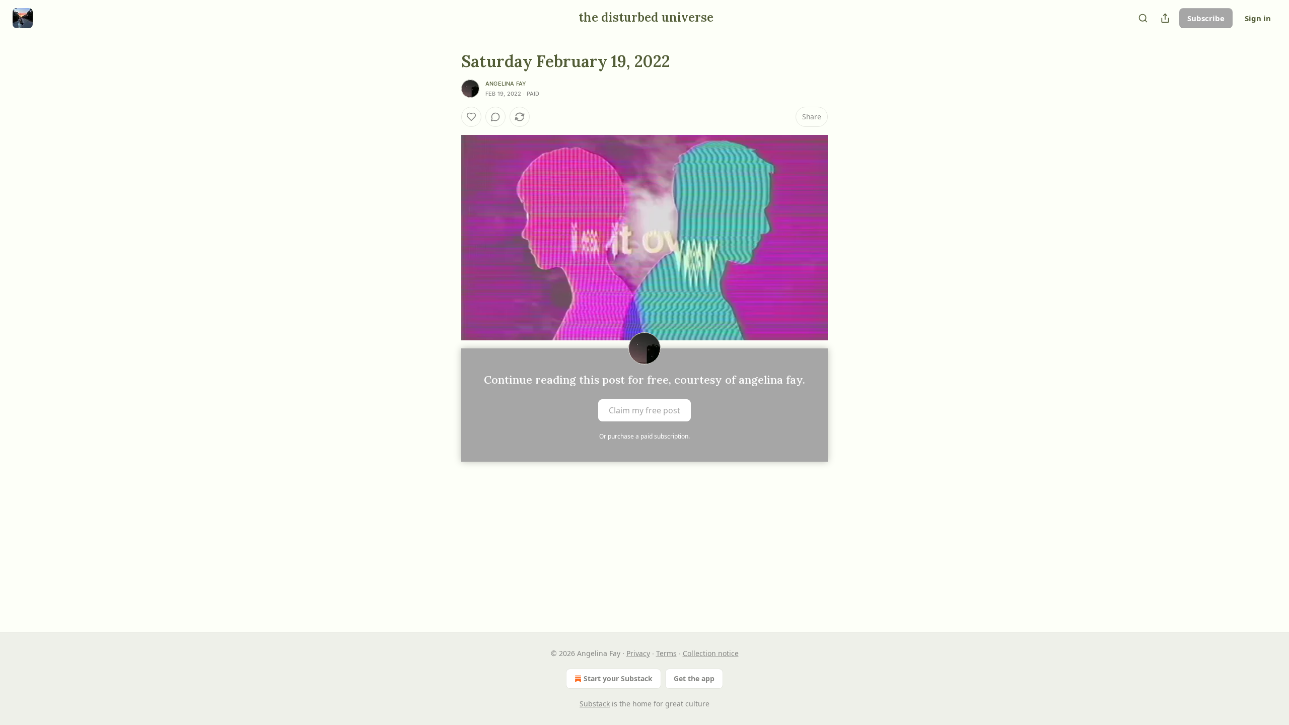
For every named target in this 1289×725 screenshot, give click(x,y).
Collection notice (711, 653)
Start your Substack (618, 678)
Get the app (694, 678)
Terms (666, 653)
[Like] (471, 117)
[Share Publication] (1165, 18)
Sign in (1258, 18)
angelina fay (505, 83)
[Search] (1143, 18)
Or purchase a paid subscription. (644, 436)
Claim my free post (644, 410)
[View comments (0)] (495, 117)
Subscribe (1206, 18)
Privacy (638, 653)
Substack (595, 703)
